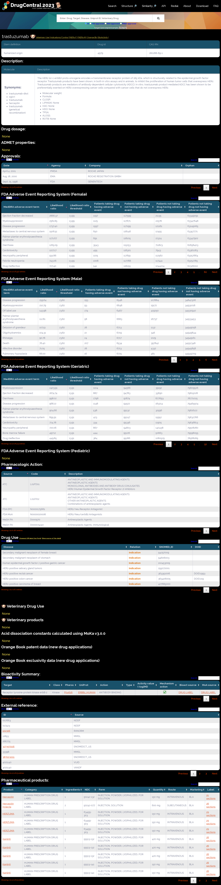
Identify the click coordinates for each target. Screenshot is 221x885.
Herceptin (8, 797)
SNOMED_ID (166, 546)
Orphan (189, 165)
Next (214, 187)
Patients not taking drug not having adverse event (200, 206)
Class (56, 685)
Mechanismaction (167, 685)
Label (210, 789)
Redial (174, 6)
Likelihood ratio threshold (79, 207)
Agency (56, 165)
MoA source (209, 685)
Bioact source (188, 685)
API (164, 6)
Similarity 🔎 (149, 6)
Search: (194, 160)
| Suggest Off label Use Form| (30, 538)
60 (205, 272)
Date (6, 165)
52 (205, 444)
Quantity (158, 789)
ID (5, 714)
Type (129, 685)
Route (172, 789)
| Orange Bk (91, 37)
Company (95, 165)
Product (8, 789)
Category (31, 789)
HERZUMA (8, 813)
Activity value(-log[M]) (145, 685)
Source (8, 473)
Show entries (10, 160)
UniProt (83, 685)
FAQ (215, 6)
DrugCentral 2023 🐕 (36, 5)
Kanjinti (7, 839)
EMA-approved (113, 24)
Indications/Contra (59, 37)
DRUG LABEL (186, 692)
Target (8, 685)
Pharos (69, 685)
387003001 (8, 757)
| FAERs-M (81, 37)
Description (76, 473)
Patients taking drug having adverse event (106, 206)
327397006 (8, 746)
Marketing (196, 789)
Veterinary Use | (43, 37)
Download (202, 6)
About (187, 6)
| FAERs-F (72, 37)
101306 (6, 731)
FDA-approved (98, 24)
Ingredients (73, 789)
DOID (198, 546)
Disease (8, 546)
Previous (196, 187)
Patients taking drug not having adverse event (137, 206)
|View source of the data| (51, 538)
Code (34, 473)
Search (112, 6)
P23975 (123, 27)
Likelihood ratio (56, 207)
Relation (135, 546)
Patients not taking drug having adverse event (169, 206)
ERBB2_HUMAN (86, 692)
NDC (87, 789)
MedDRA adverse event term (21, 206)
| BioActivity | (103, 37)
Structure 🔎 (129, 6)
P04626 (68, 692)
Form (102, 789)
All (88, 24)
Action (104, 685)
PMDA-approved (129, 24)
